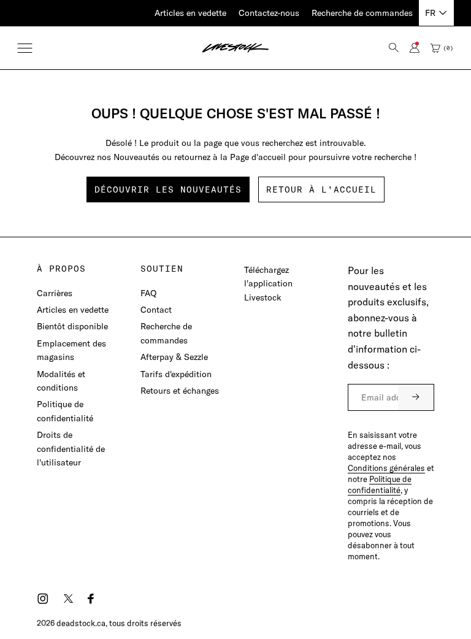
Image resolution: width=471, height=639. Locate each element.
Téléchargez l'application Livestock (268, 283)
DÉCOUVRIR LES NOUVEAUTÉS (168, 189)
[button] (25, 48)
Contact (156, 309)
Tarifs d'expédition (176, 374)
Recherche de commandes (362, 12)
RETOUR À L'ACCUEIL (321, 189)
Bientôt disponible (72, 326)
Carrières (54, 293)
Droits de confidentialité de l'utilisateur (71, 448)
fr (430, 12)
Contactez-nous (269, 12)
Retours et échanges (179, 390)
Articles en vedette (190, 12)
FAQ (148, 293)
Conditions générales (386, 468)
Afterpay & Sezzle (174, 356)
